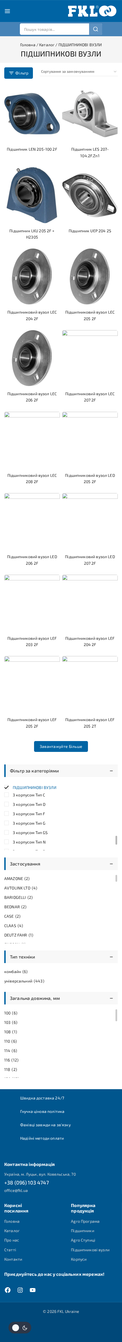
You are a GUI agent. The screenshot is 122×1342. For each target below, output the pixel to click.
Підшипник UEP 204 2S (90, 230)
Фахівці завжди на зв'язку (45, 1124)
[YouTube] (32, 1290)
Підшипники (82, 1230)
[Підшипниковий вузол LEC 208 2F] (32, 440)
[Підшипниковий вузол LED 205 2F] (90, 440)
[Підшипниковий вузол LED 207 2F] (90, 521)
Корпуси (79, 1259)
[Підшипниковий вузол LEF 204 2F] (90, 603)
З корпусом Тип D (29, 804)
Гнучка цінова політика (42, 1111)
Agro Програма (85, 1221)
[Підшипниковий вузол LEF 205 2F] (32, 684)
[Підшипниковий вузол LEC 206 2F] (32, 358)
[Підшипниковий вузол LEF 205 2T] (90, 684)
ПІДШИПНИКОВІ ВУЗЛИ (34, 787)
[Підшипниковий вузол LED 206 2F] (32, 521)
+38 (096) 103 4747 (26, 1182)
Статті (10, 1249)
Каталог (12, 1230)
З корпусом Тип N (29, 841)
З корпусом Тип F (29, 813)
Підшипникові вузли (90, 1249)
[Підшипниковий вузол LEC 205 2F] (90, 276)
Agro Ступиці (83, 1240)
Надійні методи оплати (42, 1138)
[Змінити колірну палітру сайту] (20, 1327)
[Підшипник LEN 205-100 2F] (32, 114)
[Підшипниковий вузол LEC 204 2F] (32, 276)
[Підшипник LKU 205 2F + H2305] (32, 195)
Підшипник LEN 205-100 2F (32, 149)
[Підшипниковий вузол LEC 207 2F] (90, 358)
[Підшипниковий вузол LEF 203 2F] (32, 603)
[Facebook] (7, 1290)
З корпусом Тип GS (30, 832)
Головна (12, 1221)
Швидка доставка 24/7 (42, 1097)
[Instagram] (20, 1290)
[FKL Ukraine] (92, 11)
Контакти (13, 1259)
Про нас (11, 1240)
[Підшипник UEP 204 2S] (90, 195)
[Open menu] (7, 11)
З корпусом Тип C (29, 794)
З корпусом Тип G (29, 823)
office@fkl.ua (16, 1190)
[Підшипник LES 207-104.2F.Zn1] (90, 114)
